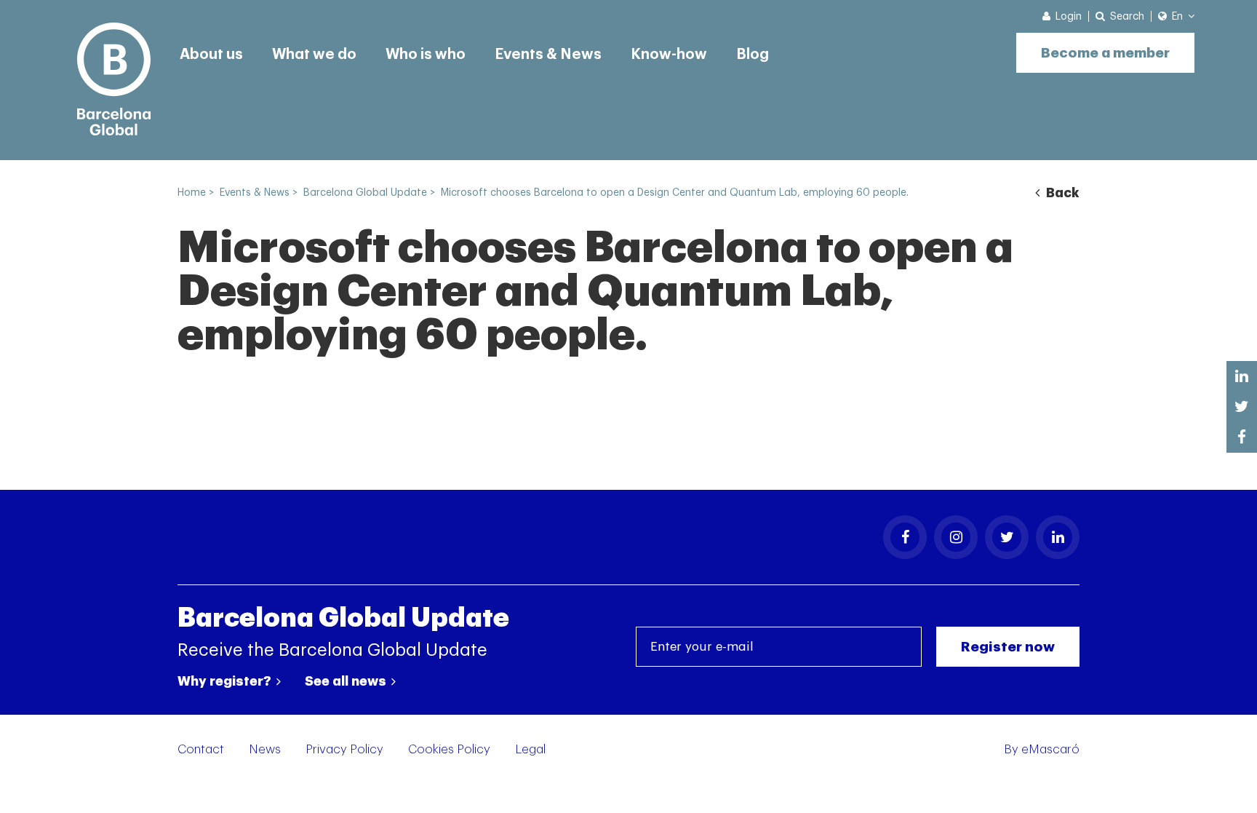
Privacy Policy (344, 749)
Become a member (1105, 53)
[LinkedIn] (1058, 537)
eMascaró (1050, 749)
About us (211, 54)
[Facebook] (905, 537)
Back (1061, 192)
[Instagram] (956, 537)
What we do (314, 54)
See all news (347, 681)
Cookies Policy (449, 749)
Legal (530, 749)
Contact (200, 749)
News (265, 749)
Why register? (225, 681)
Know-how (669, 54)
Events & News (548, 54)
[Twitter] (1007, 537)
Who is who (426, 54)
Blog (752, 54)
